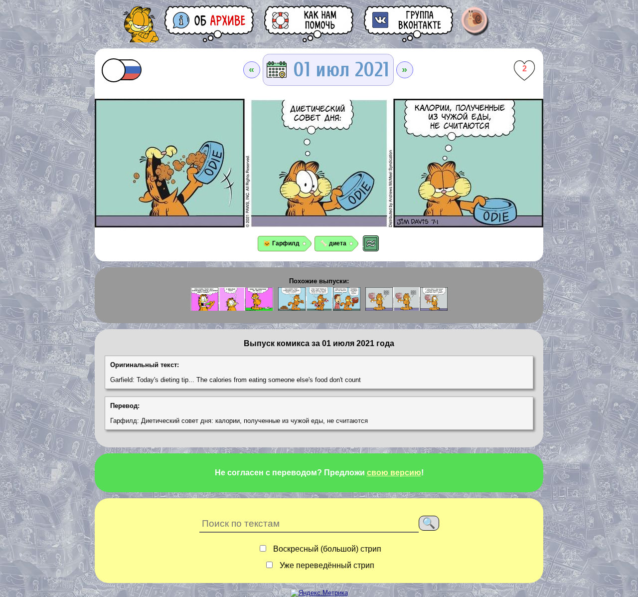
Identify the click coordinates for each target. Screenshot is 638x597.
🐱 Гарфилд (281, 243)
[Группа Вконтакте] (409, 23)
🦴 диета (333, 243)
